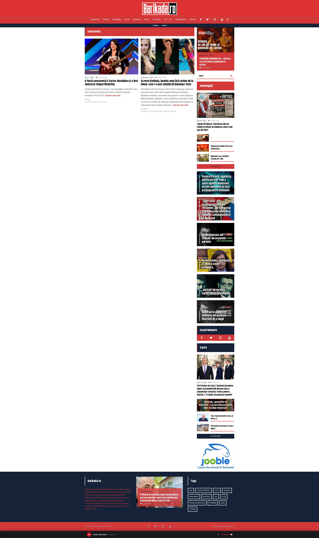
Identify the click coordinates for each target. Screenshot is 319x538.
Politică (106, 19)
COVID (217, 490)
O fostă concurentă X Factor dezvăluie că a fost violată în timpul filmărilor (111, 83)
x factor (104, 102)
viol (99, 102)
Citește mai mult (112, 95)
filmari (95, 102)
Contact (155, 25)
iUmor (160, 111)
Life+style (156, 19)
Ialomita (227, 490)
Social (127, 19)
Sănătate (137, 19)
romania (212, 503)
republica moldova (197, 503)
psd (215, 497)
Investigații (117, 19)
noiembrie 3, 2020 (147, 77)
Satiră (146, 19)
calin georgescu (203, 490)
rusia (223, 503)
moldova (206, 497)
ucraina (192, 509)
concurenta (89, 102)
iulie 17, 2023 (89, 77)
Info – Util (168, 19)
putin (224, 497)
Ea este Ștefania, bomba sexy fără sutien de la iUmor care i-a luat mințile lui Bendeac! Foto (167, 83)
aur (190, 490)
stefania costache (169, 111)
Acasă (164, 25)
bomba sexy (145, 111)
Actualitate (95, 19)
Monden (193, 19)
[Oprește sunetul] (218, 534)
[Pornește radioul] (89, 534)
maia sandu (193, 497)
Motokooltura (180, 19)
